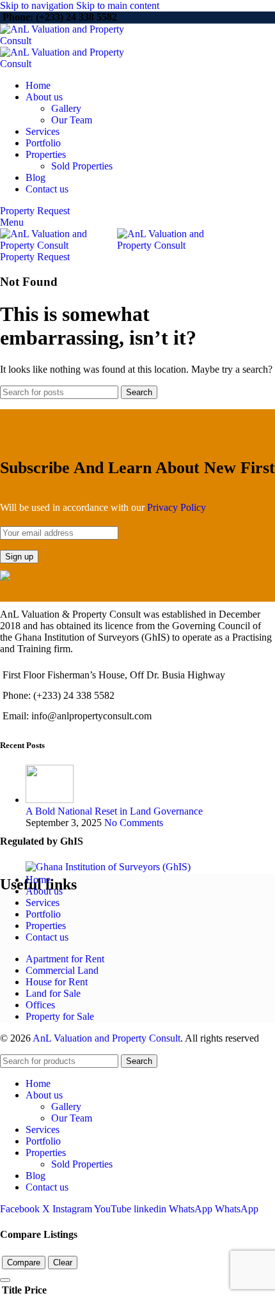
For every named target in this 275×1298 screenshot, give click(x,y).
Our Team (71, 119)
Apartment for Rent (65, 958)
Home (38, 879)
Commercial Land (62, 970)
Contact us (47, 937)
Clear (62, 1262)
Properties (46, 925)
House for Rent (57, 981)
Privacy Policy (176, 507)
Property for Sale (60, 1016)
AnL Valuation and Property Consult (106, 1038)
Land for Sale (53, 993)
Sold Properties (82, 165)
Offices (40, 1004)
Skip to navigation (38, 5)
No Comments (133, 822)
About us (44, 891)
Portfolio (43, 914)
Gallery (66, 108)
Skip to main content (117, 5)
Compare (23, 1262)
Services (42, 902)
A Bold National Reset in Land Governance (114, 811)
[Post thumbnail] (50, 799)
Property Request (35, 210)
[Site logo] (78, 40)
